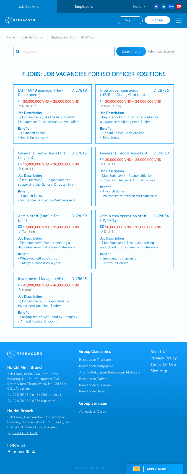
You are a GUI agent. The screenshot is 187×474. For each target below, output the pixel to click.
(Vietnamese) (37, 394)
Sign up (157, 20)
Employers (84, 6)
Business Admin (62, 37)
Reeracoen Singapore (96, 366)
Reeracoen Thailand (95, 359)
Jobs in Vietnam (33, 37)
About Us (159, 351)
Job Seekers (28, 6)
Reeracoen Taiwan (94, 378)
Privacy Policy (164, 358)
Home (11, 37)
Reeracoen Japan (93, 391)
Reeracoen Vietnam (95, 385)
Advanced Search (161, 51)
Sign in (130, 20)
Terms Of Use (163, 364)
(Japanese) (35, 400)
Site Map (159, 370)
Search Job (131, 51)
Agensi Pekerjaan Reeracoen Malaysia (109, 372)
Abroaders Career (93, 411)
